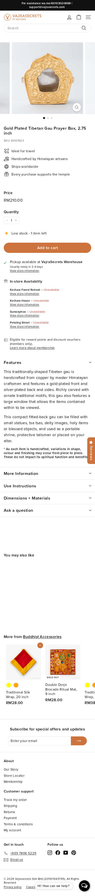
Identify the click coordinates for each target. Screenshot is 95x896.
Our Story (11, 769)
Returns (9, 812)
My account (12, 830)
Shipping (10, 805)
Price (8, 192)
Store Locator (14, 775)
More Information (21, 473)
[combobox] (47, 28)
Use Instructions (20, 486)
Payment (10, 818)
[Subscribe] (79, 740)
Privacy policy (13, 887)
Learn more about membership (32, 348)
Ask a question (18, 510)
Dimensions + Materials (27, 498)
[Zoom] (76, 107)
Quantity (11, 211)
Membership (13, 781)
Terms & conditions (18, 824)
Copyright (32, 887)
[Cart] (79, 17)
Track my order (15, 799)
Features (12, 362)
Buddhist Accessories (42, 636)
